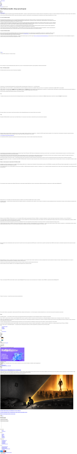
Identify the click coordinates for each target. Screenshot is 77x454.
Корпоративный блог (5, 446)
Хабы (2, 435)
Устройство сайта (4, 440)
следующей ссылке (26, 33)
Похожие (6, 419)
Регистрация (3, 431)
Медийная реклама (4, 447)
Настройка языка (3, 452)
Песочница (3, 437)
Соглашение (3, 443)
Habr (4, 453)
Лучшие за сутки (3, 419)
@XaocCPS (6, 342)
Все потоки (3, 0)
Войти (3, 430)
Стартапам (3, 449)
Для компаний (4, 441)
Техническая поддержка (8, 452)
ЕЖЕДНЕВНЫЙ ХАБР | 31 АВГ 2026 (5, 365)
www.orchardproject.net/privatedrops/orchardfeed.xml (7, 135)
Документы (3, 442)
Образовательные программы (6, 448)
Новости (3, 434)
